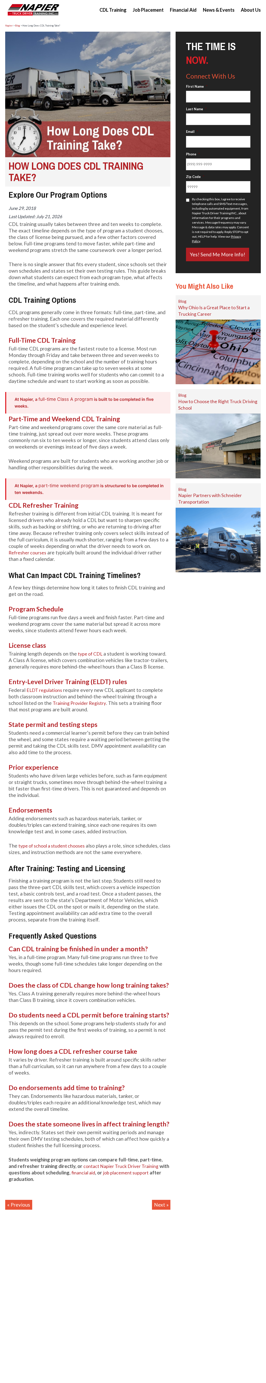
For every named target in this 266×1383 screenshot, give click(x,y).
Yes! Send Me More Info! (217, 254)
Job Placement (148, 10)
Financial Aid (183, 10)
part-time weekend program (68, 485)
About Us (251, 10)
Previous (20, 1205)
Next (159, 1205)
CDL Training (113, 10)
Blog (182, 301)
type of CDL (90, 654)
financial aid (83, 1172)
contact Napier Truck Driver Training (120, 1166)
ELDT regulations (44, 690)
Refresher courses (27, 552)
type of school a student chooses (51, 846)
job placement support (126, 1172)
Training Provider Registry (79, 703)
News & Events (219, 10)
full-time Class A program (65, 399)
